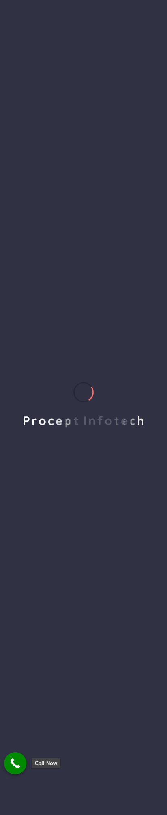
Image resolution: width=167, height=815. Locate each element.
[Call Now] (15, 763)
